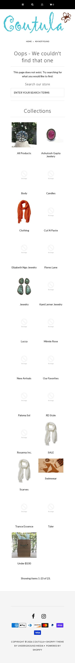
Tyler (51, 526)
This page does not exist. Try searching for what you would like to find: (37, 74)
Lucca (24, 341)
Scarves (24, 489)
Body (24, 193)
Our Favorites (51, 378)
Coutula (38, 641)
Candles (51, 193)
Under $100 (24, 563)
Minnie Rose (51, 341)
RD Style (51, 415)
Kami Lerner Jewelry (50, 304)
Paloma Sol (24, 415)
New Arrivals (24, 378)
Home (29, 41)
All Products (24, 153)
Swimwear (51, 478)
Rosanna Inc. (24, 452)
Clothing (24, 230)
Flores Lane (50, 267)
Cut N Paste (51, 230)
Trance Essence (24, 526)
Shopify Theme (55, 641)
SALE (51, 452)
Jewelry (24, 304)
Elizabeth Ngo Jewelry (24, 267)
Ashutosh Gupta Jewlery (50, 155)
